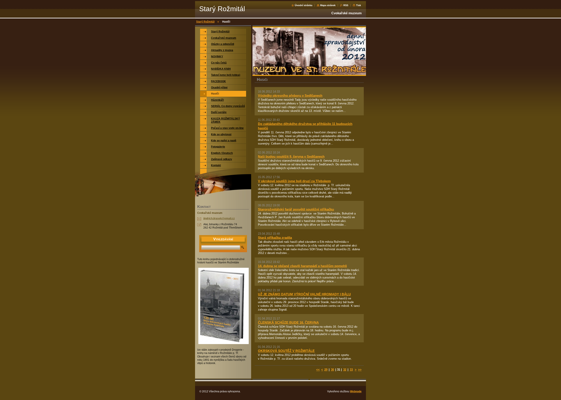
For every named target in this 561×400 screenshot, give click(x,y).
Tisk (358, 5)
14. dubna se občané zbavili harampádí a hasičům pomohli (302, 266)
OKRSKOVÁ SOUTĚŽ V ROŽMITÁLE (286, 351)
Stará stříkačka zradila (275, 237)
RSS (345, 5)
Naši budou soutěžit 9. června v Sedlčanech (291, 156)
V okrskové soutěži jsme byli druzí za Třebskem (294, 181)
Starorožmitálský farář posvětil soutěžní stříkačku (296, 209)
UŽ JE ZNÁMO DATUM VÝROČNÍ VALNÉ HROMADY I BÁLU (304, 294)
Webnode (356, 391)
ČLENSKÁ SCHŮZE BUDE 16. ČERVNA (288, 322)
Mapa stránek (328, 5)
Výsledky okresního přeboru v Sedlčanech (290, 95)
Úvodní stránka (303, 5)
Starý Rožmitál (205, 21)
